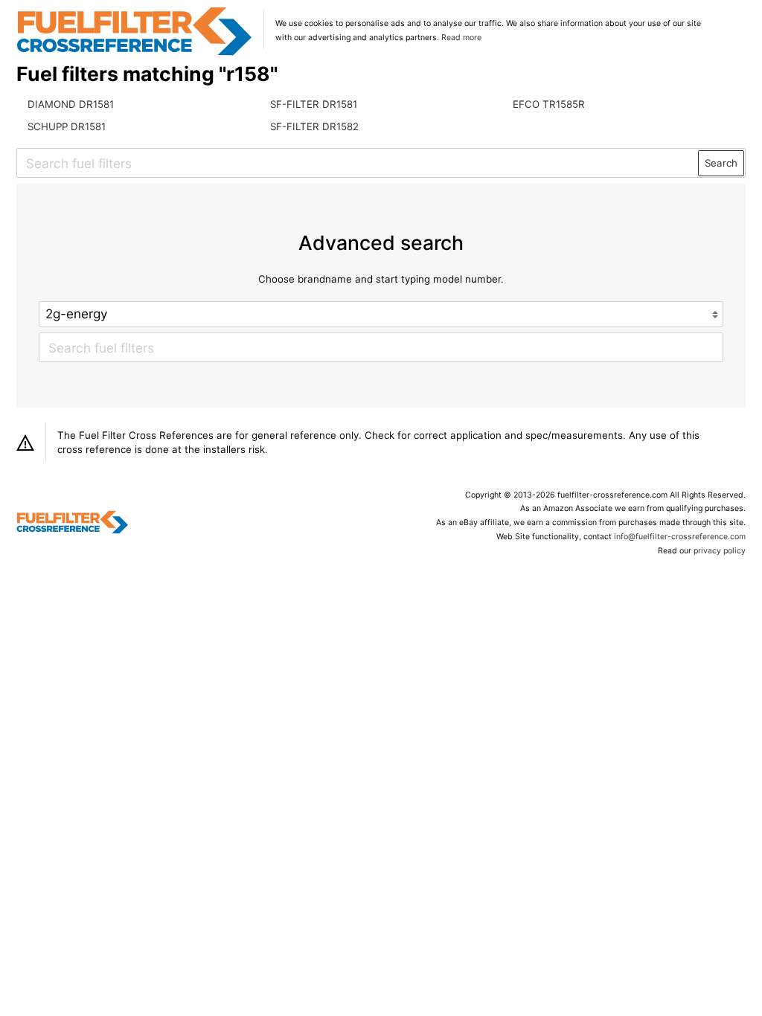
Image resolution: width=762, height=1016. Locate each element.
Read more (461, 37)
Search (721, 163)
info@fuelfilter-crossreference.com (680, 536)
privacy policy (720, 551)
